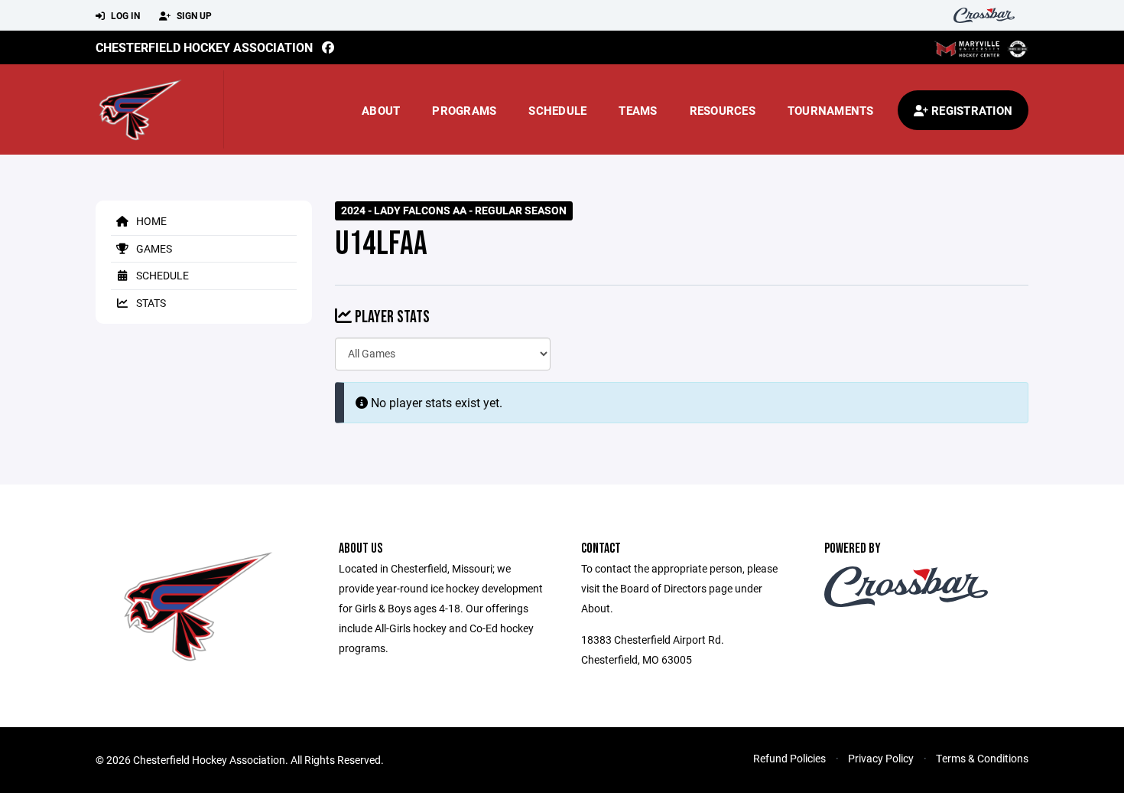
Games (153, 248)
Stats (150, 302)
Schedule (557, 110)
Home (150, 221)
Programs (464, 110)
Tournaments (831, 110)
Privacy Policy (881, 758)
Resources (722, 110)
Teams (638, 110)
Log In (124, 15)
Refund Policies (789, 758)
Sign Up (193, 15)
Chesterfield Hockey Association (204, 47)
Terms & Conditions (982, 758)
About (381, 110)
